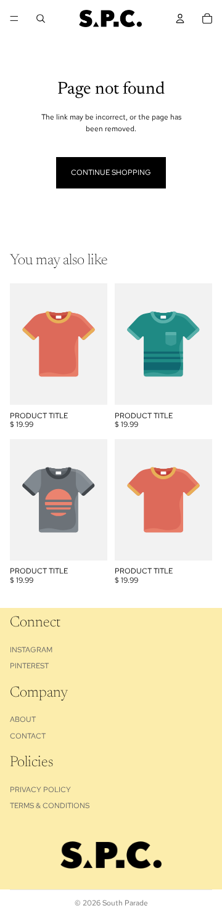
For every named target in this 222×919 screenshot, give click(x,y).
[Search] (40, 18)
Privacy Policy (40, 789)
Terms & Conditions (49, 806)
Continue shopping (111, 172)
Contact (28, 735)
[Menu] (14, 18)
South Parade (125, 903)
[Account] (180, 18)
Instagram (31, 649)
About (23, 719)
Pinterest (29, 666)
